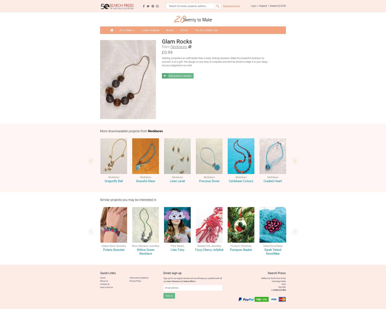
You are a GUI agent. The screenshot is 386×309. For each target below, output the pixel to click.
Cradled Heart (273, 181)
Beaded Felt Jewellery (209, 246)
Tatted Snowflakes (273, 246)
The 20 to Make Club (206, 30)
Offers (184, 30)
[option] (114, 161)
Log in (254, 6)
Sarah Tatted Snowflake (272, 251)
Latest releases (150, 30)
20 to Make (125, 30)
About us (104, 281)
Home (102, 278)
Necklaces (179, 47)
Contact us (104, 284)
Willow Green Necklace (145, 251)
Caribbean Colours (241, 181)
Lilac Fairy (177, 250)
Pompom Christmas (241, 246)
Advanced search (231, 6)
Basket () (278, 6)
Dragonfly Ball (114, 181)
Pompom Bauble (241, 250)
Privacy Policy (135, 281)
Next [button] (295, 161)
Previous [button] (91, 161)
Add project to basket (179, 75)
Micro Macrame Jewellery (145, 246)
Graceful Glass (145, 181)
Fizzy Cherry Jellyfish (209, 250)
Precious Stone (209, 181)
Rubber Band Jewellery (114, 246)
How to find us (106, 287)
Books (169, 30)
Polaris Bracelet (114, 250)
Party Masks (177, 246)
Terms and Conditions (139, 278)
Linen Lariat (177, 181)
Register (264, 6)
